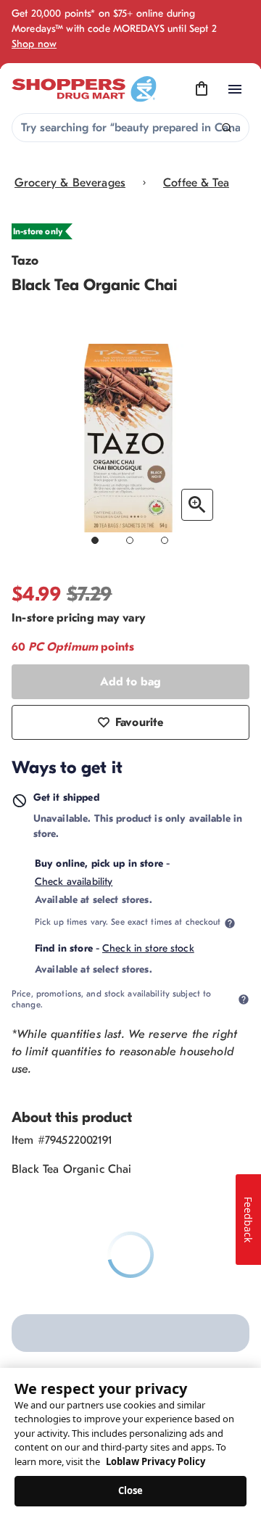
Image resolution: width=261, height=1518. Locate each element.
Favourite (139, 722)
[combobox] (130, 127)
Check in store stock (148, 948)
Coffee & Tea (196, 182)
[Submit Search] (226, 128)
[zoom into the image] (197, 505)
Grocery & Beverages (69, 182)
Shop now (34, 44)
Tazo (25, 260)
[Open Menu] (234, 89)
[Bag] (201, 89)
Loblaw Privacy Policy (155, 1461)
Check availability (74, 881)
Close (131, 1490)
